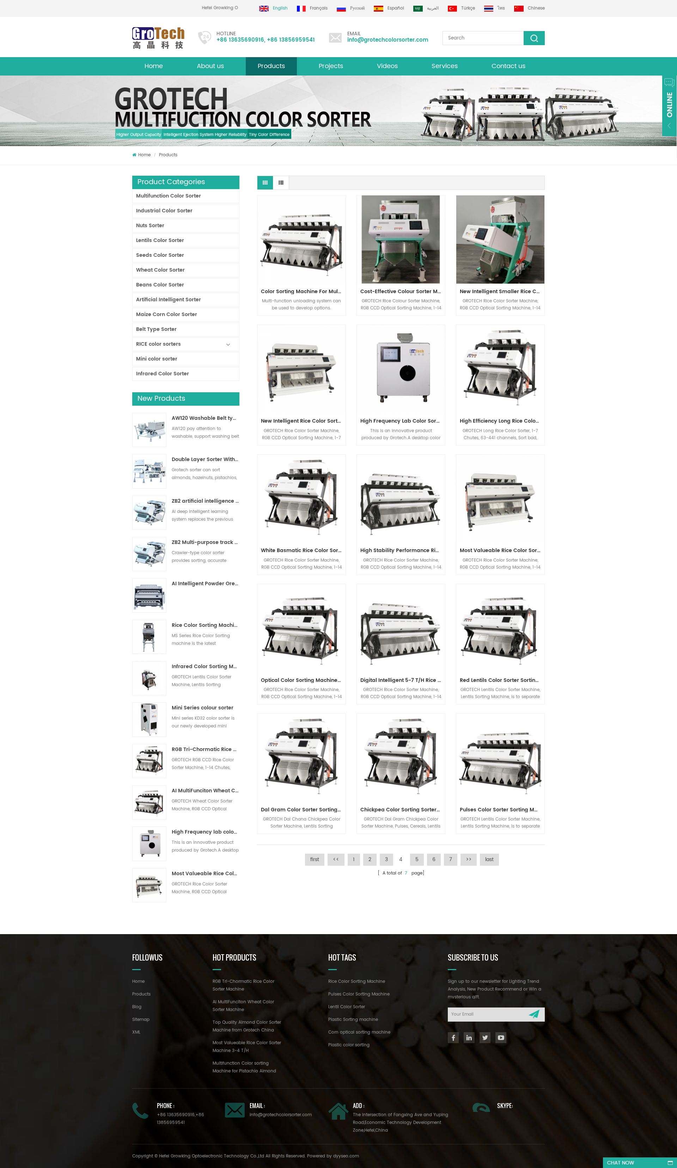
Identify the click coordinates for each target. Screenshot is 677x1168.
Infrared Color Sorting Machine (205, 667)
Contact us (508, 66)
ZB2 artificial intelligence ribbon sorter (205, 501)
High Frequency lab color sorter (205, 832)
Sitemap (141, 1019)
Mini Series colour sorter (202, 708)
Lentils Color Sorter (160, 240)
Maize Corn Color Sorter (166, 314)
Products (271, 66)
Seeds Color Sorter (160, 255)
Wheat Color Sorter (160, 270)
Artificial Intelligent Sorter (168, 300)
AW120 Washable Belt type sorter (205, 418)
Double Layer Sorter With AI (205, 460)
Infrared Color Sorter (162, 374)
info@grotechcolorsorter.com (387, 40)
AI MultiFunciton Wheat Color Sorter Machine (205, 791)
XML (136, 1032)
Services (445, 66)
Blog (136, 1007)
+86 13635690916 (240, 40)
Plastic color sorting (349, 1045)
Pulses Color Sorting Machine (359, 994)
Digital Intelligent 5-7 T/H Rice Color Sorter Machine (402, 680)
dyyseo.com (346, 1156)
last (489, 859)
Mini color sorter (156, 359)
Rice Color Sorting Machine (356, 981)
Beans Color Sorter (160, 285)
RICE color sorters (158, 344)
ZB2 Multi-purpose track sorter (205, 542)
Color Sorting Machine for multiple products (303, 291)
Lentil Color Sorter (346, 1007)
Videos (387, 66)
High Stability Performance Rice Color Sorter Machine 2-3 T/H (402, 550)
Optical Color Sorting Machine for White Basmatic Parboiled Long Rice (303, 680)
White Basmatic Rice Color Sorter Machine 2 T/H (303, 550)
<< (336, 859)
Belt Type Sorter (156, 329)
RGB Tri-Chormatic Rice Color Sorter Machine (205, 750)
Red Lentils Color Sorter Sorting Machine (502, 680)
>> (468, 859)
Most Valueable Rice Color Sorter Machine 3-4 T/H (205, 874)
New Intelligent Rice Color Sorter (302, 421)
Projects (331, 66)
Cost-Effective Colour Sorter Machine (402, 291)
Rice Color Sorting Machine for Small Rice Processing (205, 625)
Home (154, 66)
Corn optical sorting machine (359, 1032)
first (314, 859)
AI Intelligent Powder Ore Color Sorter (205, 584)
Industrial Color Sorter (164, 211)
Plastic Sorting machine (353, 1019)
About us (210, 66)
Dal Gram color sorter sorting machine (303, 809)
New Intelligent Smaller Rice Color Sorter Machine (502, 291)
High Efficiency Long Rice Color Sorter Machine (502, 421)
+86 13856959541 (291, 40)
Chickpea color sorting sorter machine (402, 809)
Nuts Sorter (150, 226)
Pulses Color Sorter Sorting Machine (502, 809)
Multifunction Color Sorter (168, 196)
